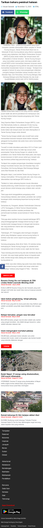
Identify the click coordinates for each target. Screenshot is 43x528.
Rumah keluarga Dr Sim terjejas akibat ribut (20, 415)
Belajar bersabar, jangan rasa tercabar (18, 315)
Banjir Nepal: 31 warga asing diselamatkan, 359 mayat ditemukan (20, 375)
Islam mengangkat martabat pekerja (17, 331)
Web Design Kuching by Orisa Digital (11, 522)
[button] (7, 12)
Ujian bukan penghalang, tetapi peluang (18, 299)
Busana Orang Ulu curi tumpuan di (18, 281)
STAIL (37, 7)
